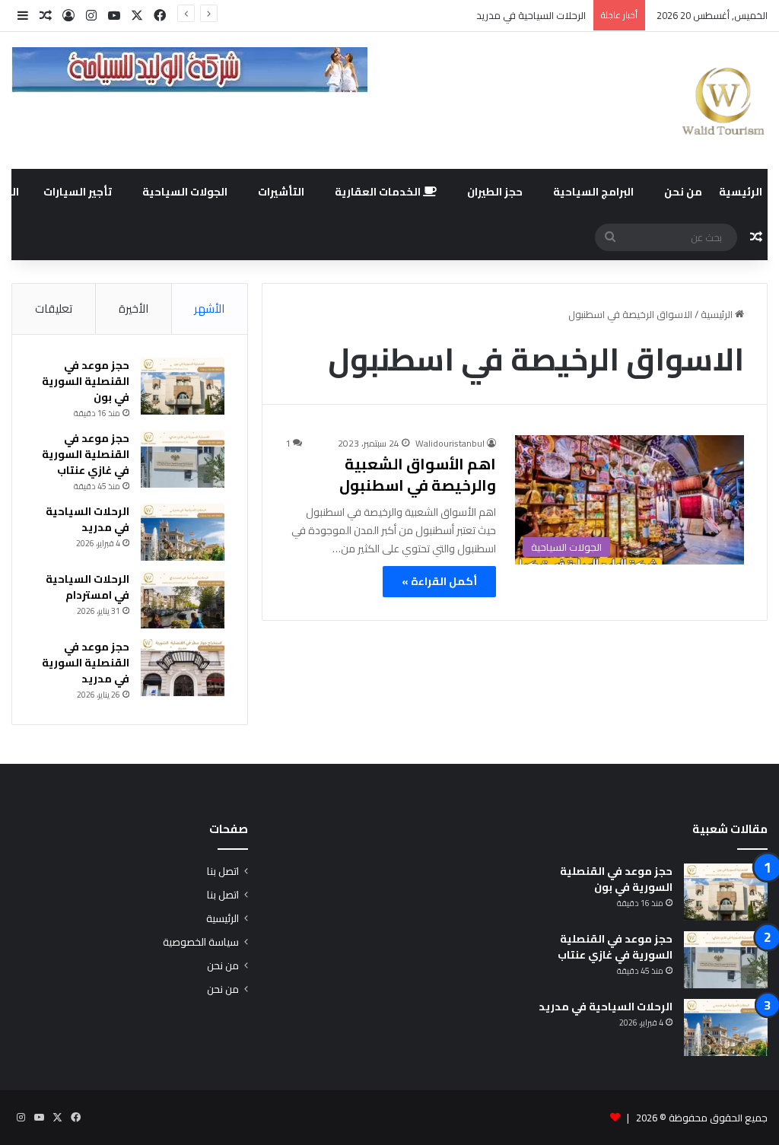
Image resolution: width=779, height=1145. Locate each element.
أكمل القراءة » (439, 581)
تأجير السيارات (77, 192)
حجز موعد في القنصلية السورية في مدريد (85, 663)
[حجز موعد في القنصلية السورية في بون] (182, 386)
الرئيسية (740, 192)
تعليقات (53, 308)
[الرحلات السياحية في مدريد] (182, 532)
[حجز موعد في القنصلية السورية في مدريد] (182, 667)
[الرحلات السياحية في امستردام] (182, 599)
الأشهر (209, 308)
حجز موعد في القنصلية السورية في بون (85, 381)
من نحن (683, 192)
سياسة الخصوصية (201, 942)
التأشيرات (281, 192)
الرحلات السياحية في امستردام (87, 587)
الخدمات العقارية (379, 192)
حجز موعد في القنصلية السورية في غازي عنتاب (85, 454)
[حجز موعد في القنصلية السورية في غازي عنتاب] (182, 459)
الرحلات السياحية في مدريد (531, 15)
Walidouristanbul (450, 443)
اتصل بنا (223, 871)
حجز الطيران (495, 192)
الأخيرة (133, 308)
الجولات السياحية (184, 192)
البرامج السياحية (593, 192)
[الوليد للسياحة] (723, 100)
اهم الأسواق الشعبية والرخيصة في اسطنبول (417, 474)
